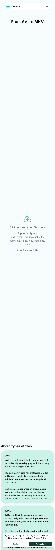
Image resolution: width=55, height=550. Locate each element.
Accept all (41, 544)
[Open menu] (47, 6)
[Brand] (13, 6)
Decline (16, 544)
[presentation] (27, 233)
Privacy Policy (40, 538)
